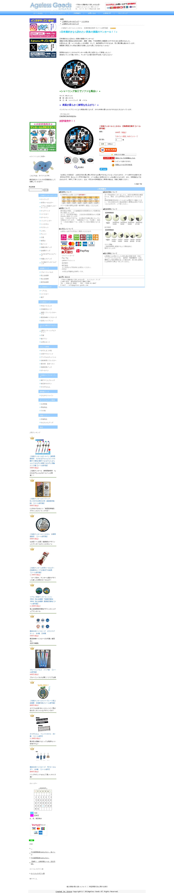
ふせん (43, 231)
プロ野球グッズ (45, 302)
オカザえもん (45, 387)
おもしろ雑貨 (44, 347)
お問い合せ (92, 13)
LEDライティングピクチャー (48, 331)
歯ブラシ (44, 339)
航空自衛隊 (45, 282)
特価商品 (44, 419)
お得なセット (45, 342)
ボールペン (45, 217)
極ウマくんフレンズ (48, 380)
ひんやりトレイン (47, 395)
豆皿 (42, 237)
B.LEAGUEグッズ (45, 287)
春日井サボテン (46, 383)
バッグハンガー (46, 221)
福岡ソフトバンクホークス (48, 313)
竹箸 (42, 335)
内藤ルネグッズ (46, 259)
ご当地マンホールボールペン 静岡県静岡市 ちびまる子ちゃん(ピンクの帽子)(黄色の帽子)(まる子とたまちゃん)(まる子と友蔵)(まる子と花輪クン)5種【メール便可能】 (42, 460)
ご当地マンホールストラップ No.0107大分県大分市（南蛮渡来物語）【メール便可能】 (42, 501)
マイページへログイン (57, 13)
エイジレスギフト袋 (36, 869)
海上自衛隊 (45, 279)
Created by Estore (64, 891)
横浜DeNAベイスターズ (49, 317)
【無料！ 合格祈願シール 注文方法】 (43, 863)
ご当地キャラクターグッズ (48, 376)
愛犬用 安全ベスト (48, 364)
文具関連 (44, 404)
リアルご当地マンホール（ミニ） (48, 206)
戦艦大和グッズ (46, 247)
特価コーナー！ (45, 415)
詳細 (31, 844)
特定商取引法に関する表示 (98, 887)
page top (139, 184)
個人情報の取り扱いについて (76, 887)
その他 (43, 411)
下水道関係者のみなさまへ (40, 858)
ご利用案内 (77, 13)
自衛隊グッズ (45, 251)
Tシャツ (43, 234)
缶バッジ (44, 244)
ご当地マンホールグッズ (48, 195)
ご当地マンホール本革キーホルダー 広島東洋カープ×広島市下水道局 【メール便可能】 (43, 570)
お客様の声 (107, 13)
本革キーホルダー (47, 203)
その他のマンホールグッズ (48, 263)
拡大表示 (81, 167)
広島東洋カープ (46, 309)
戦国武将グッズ (46, 367)
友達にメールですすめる (123, 165)
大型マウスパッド (47, 354)
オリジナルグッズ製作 (47, 400)
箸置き (43, 241)
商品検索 (32, 187)
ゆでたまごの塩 (46, 350)
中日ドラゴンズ (46, 306)
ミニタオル (45, 224)
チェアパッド (45, 211)
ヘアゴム (44, 291)
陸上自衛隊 (45, 275)
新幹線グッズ (44, 392)
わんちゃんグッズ (47, 422)
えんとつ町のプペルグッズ (48, 326)
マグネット (45, 227)
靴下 (42, 297)
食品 (41, 427)
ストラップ (45, 199)
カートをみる (38, 13)
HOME (62, 19)
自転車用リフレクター (48, 360)
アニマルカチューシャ (48, 357)
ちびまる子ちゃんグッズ (48, 254)
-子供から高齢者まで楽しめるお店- (88, 4)
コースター (45, 214)
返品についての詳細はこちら (125, 158)
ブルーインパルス (47, 272)
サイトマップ (123, 13)
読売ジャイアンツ (47, 321)
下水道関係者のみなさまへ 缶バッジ (43, 853)
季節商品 (44, 407)
